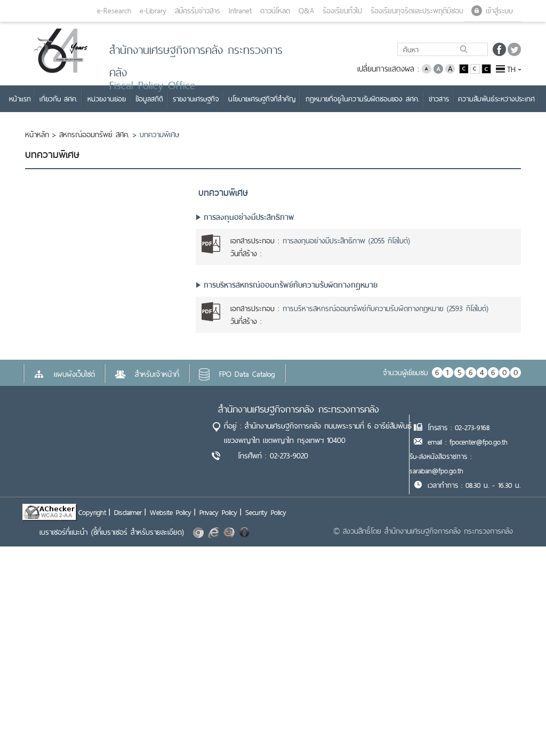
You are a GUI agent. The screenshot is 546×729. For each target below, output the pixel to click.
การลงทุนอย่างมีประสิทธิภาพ (249, 217)
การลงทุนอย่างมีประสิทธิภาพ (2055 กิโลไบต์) (346, 240)
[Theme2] (475, 68)
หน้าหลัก (37, 134)
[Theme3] (486, 68)
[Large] (450, 68)
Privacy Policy (218, 512)
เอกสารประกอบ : (254, 240)
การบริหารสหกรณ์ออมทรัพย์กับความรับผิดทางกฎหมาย (291, 285)
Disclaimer (128, 512)
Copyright (92, 512)
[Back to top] (516, 699)
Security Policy (265, 512)
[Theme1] (464, 68)
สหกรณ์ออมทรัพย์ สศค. (94, 134)
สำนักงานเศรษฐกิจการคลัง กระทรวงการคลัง (298, 409)
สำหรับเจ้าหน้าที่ (157, 374)
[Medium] (438, 68)
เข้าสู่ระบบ (499, 10)
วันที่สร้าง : (246, 253)
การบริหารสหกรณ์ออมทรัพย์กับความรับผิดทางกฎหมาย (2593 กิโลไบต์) (385, 308)
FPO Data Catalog (247, 374)
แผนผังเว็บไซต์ (74, 374)
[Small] (426, 68)
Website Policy (170, 512)
